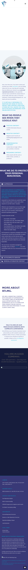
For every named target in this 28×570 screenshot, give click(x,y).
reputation (15, 87)
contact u (17, 247)
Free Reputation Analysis (7, 498)
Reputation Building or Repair (8, 520)
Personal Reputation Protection (9, 514)
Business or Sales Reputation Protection (10, 517)
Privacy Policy (5, 530)
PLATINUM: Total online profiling (9, 507)
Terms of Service (5, 532)
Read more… (6, 310)
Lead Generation (5, 523)
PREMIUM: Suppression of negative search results (12, 504)
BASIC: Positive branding (7, 501)
